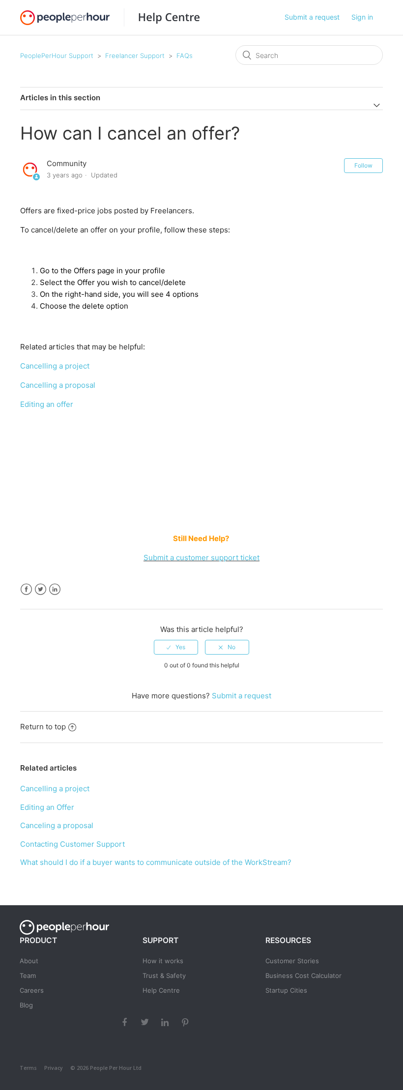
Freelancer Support (135, 55)
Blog (26, 1005)
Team (28, 975)
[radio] (176, 647)
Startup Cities (286, 990)
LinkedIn (55, 589)
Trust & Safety (164, 975)
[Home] (162, 17)
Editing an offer (46, 404)
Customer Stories (292, 961)
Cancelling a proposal (57, 385)
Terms (28, 1067)
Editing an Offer (47, 807)
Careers (32, 990)
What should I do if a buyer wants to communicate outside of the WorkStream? (155, 862)
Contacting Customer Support (72, 844)
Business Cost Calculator (303, 975)
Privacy (53, 1067)
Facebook (26, 589)
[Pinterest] (186, 1021)
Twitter (40, 589)
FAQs (184, 55)
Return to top (43, 726)
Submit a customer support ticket (201, 557)
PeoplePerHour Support (56, 55)
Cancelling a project (55, 366)
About (29, 961)
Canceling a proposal (56, 825)
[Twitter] (146, 1021)
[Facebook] (126, 1021)
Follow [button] (363, 165)
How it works (163, 961)
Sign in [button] (362, 17)
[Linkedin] (166, 1021)
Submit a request (312, 17)
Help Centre (161, 990)
